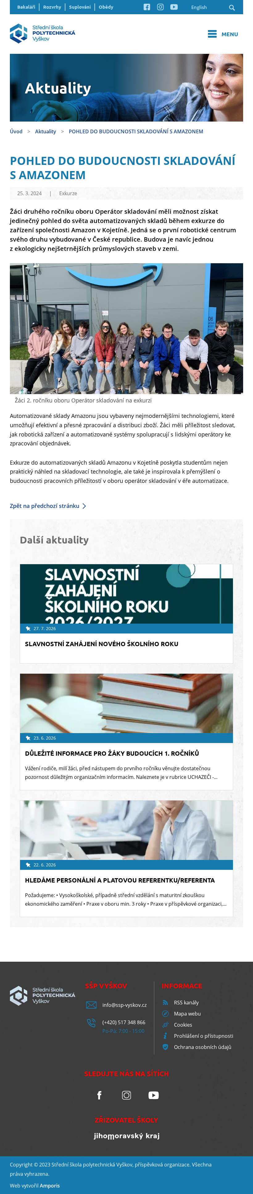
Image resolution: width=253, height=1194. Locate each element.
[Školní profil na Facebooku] (147, 9)
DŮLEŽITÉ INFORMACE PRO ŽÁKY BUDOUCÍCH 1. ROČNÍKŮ (112, 753)
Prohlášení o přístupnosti (203, 1036)
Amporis (50, 1185)
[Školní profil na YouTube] (174, 9)
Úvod (16, 131)
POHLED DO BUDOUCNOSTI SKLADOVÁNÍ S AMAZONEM (136, 131)
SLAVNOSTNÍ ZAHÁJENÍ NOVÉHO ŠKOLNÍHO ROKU (101, 643)
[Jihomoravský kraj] (126, 1137)
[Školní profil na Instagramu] (160, 9)
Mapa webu (187, 1013)
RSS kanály (186, 1002)
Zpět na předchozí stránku (44, 505)
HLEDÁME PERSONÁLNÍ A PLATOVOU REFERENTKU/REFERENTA (120, 880)
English (199, 7)
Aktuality (45, 131)
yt (26, 1185)
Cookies (183, 1024)
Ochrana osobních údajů (202, 1047)
